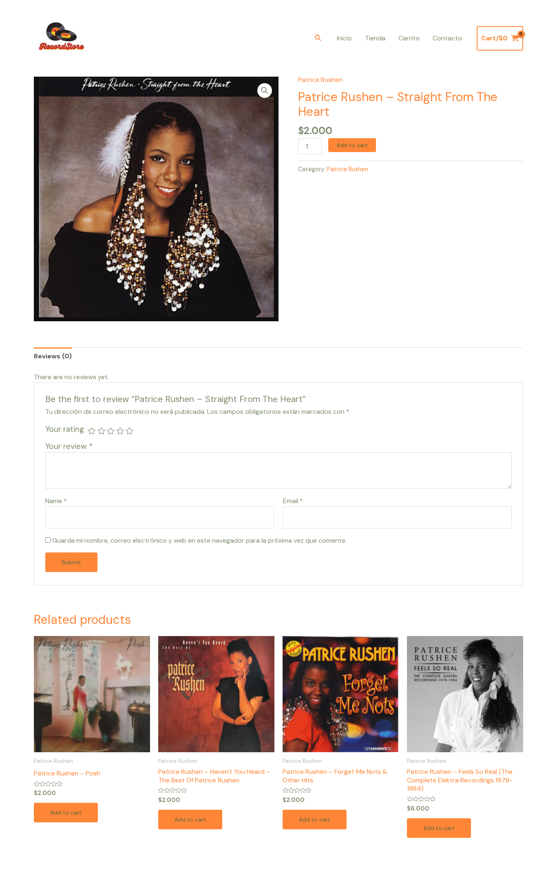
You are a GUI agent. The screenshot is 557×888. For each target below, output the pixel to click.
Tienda (375, 38)
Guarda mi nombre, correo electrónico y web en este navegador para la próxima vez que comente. (199, 540)
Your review (69, 446)
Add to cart (352, 145)
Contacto (447, 38)
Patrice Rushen (320, 79)
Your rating (64, 429)
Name (56, 501)
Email (293, 501)
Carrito (409, 38)
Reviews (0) (53, 356)
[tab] (53, 356)
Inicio (344, 38)
